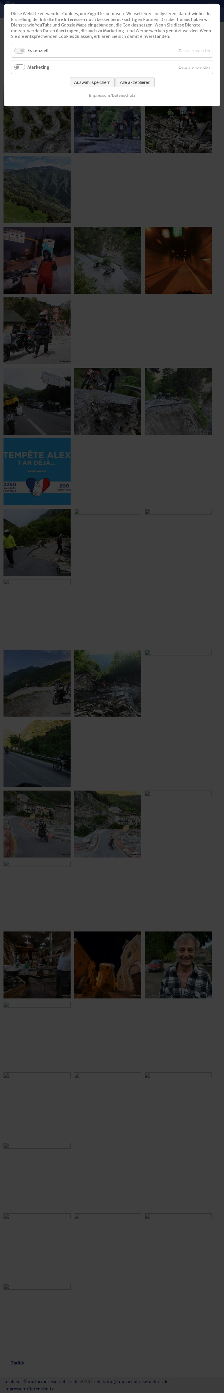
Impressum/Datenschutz (112, 95)
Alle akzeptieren (135, 82)
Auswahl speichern (92, 82)
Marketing (38, 67)
